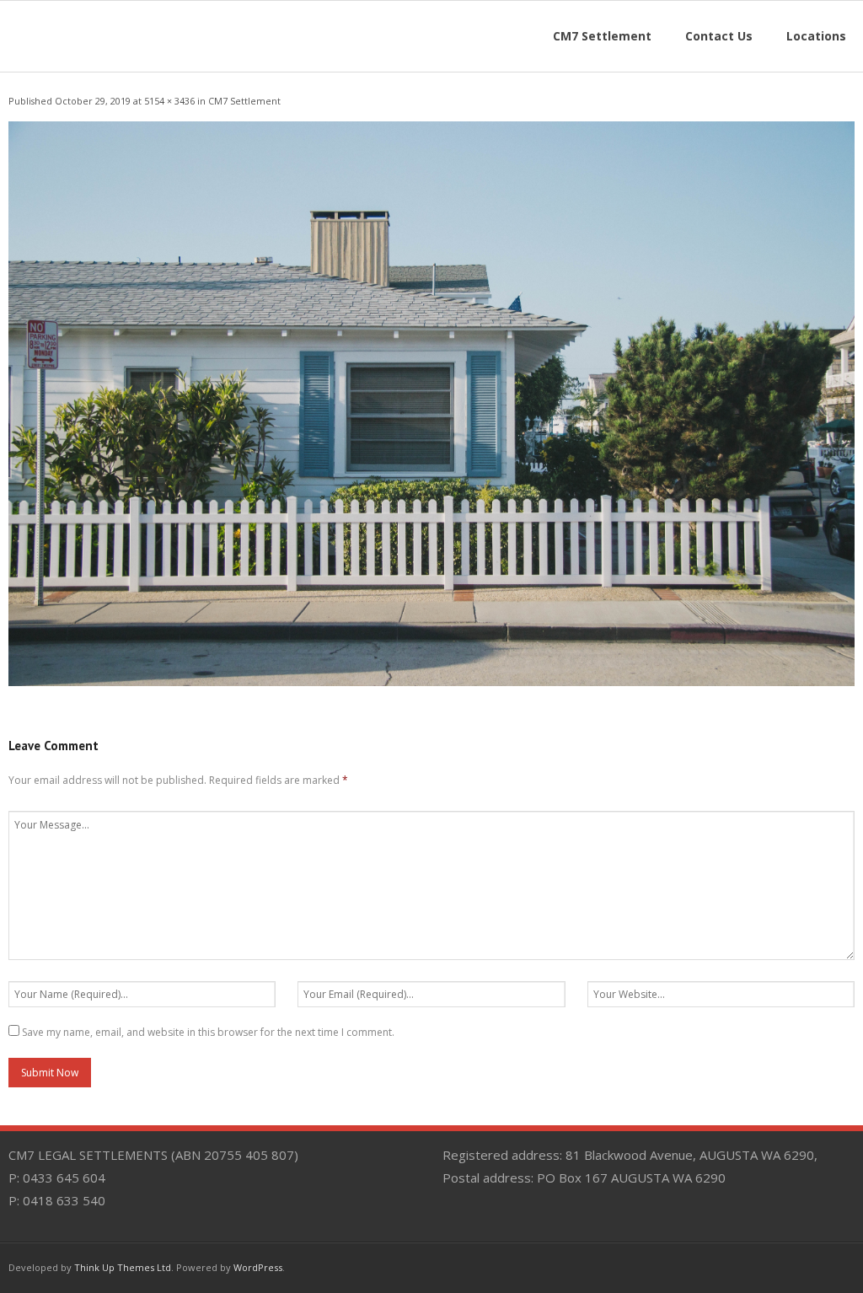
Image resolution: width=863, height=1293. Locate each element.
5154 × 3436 (169, 100)
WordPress (257, 1267)
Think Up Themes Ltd (122, 1267)
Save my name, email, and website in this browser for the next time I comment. (208, 1032)
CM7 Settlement (244, 100)
